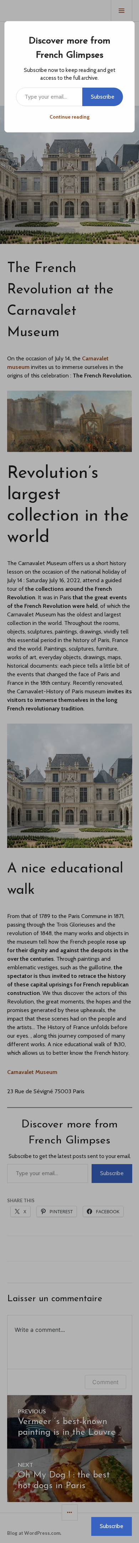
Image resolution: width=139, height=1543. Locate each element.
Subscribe (102, 96)
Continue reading (69, 117)
